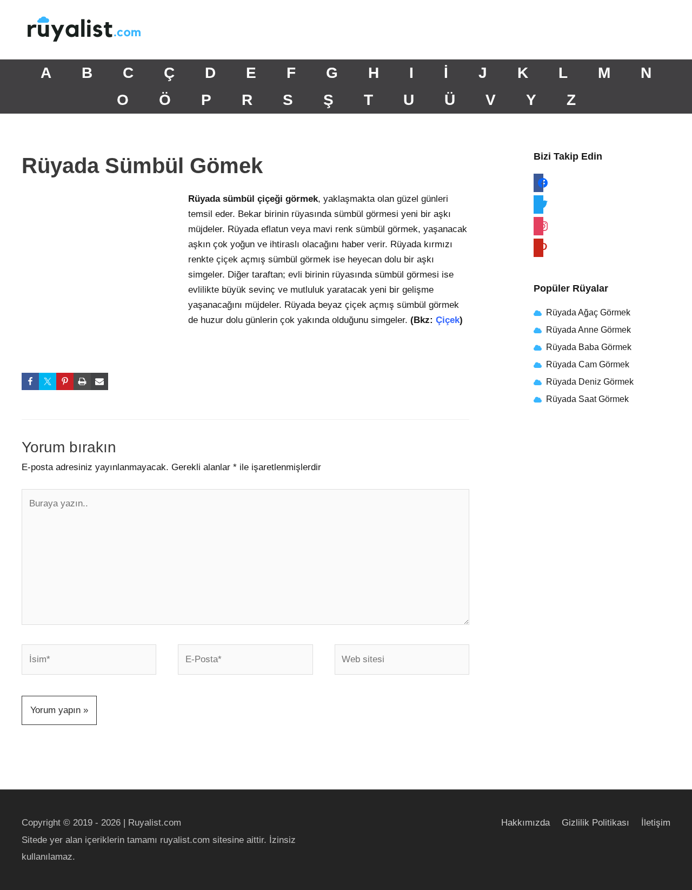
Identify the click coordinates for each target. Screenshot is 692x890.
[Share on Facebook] (30, 381)
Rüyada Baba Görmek (588, 347)
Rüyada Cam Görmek (587, 364)
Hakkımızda (525, 823)
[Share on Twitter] (47, 381)
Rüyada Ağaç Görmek (587, 312)
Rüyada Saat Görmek (586, 399)
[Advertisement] (103, 263)
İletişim (655, 823)
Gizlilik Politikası (595, 823)
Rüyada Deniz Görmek (590, 381)
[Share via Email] (99, 381)
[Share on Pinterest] (65, 381)
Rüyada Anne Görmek (588, 329)
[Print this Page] (82, 381)
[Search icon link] (656, 29)
